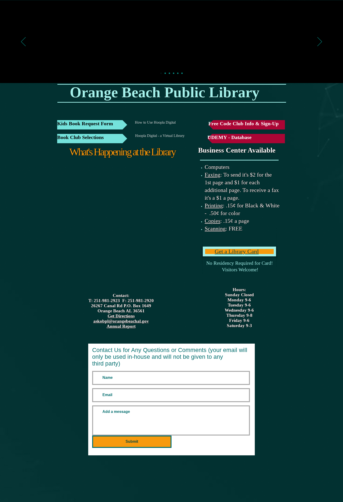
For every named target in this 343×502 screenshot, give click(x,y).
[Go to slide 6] (182, 73)
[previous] (23, 42)
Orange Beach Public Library (164, 92)
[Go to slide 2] (165, 73)
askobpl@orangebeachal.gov (121, 321)
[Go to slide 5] (177, 73)
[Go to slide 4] (173, 73)
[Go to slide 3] (169, 73)
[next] (319, 42)
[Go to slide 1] (161, 73)
